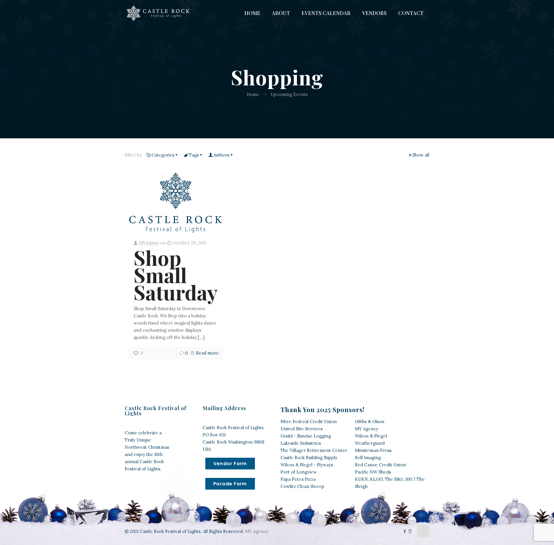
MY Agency (256, 531)
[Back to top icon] (423, 531)
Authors (221, 155)
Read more (207, 353)
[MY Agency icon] (410, 531)
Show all (420, 155)
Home (253, 94)
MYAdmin (149, 243)
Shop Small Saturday (176, 274)
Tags (194, 155)
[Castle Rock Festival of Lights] (159, 13)
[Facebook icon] (405, 531)
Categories (162, 155)
